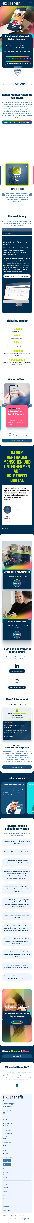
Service (5, 1138)
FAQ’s (4, 1150)
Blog (4, 1148)
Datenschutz (13, 1218)
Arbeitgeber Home (7, 1133)
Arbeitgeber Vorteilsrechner (10, 1136)
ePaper (5, 1145)
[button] (30, 3)
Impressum (6, 1218)
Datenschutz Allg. (7, 1157)
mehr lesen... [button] (7, 499)
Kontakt (5, 1177)
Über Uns (5, 1172)
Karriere (5, 1174)
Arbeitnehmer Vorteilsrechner (10, 1125)
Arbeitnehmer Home (8, 1123)
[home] (11, 3)
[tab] (17, 229)
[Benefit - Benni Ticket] (17, 20)
